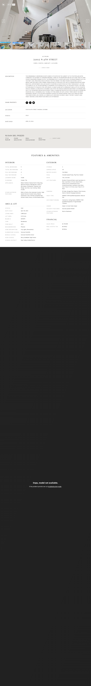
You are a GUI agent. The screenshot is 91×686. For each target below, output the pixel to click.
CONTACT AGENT (56, 138)
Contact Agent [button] (45, 67)
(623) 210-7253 (18, 140)
